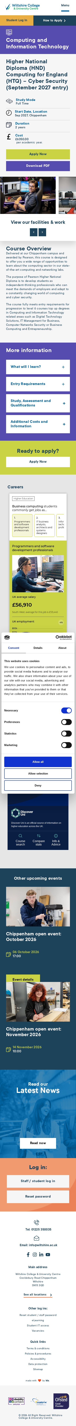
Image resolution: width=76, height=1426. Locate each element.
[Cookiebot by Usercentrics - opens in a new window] (55, 637)
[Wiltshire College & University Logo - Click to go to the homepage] (22, 7)
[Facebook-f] (28, 1254)
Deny (38, 785)
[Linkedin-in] (41, 1254)
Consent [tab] (13, 647)
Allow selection (38, 773)
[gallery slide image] (16, 1401)
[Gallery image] (28, 195)
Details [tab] (38, 647)
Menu (65, 5)
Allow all (38, 761)
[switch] (66, 722)
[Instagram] (34, 1254)
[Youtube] (48, 1254)
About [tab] (62, 647)
